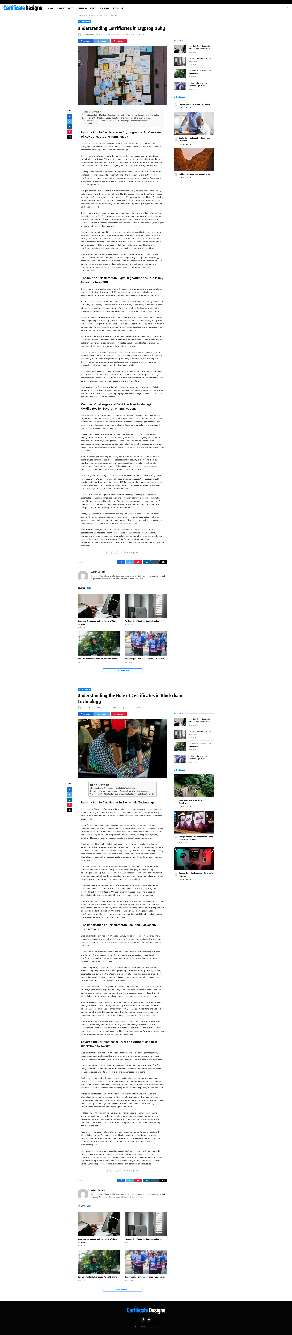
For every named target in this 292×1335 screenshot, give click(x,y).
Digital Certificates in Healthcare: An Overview (194, 139)
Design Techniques (65, 8)
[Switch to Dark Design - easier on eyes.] (284, 8)
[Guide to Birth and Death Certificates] (194, 159)
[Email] (69, 137)
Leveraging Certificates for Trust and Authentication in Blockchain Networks (123, 794)
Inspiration (82, 8)
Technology (118, 8)
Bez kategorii (84, 22)
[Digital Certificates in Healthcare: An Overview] (194, 123)
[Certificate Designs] (23, 8)
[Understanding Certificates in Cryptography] (122, 75)
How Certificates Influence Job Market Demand (97, 658)
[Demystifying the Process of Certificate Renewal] (194, 858)
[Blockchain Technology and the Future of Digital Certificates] (99, 606)
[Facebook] (69, 116)
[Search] (287, 8)
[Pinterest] (69, 132)
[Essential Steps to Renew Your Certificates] (194, 785)
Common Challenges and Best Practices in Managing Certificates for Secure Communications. (115, 122)
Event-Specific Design (100, 8)
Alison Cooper (89, 35)
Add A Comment (122, 671)
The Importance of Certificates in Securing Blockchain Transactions (120, 791)
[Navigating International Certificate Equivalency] (146, 643)
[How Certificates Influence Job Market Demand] (99, 643)
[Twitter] (69, 121)
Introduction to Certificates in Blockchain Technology (113, 788)
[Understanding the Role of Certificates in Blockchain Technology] (122, 748)
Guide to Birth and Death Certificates (194, 174)
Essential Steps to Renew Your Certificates (192, 802)
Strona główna (82, 15)
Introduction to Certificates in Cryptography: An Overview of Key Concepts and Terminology (122, 115)
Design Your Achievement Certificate (194, 104)
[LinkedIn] (69, 126)
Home (50, 8)
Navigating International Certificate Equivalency (145, 658)
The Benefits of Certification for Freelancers (143, 621)
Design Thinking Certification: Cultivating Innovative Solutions (196, 838)
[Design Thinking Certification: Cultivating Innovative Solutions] (194, 822)
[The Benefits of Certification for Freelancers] (146, 606)
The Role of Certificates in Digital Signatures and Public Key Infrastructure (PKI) (117, 118)
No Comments (130, 35)
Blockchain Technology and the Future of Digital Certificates (97, 622)
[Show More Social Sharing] (129, 41)
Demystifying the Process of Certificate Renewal (196, 874)
